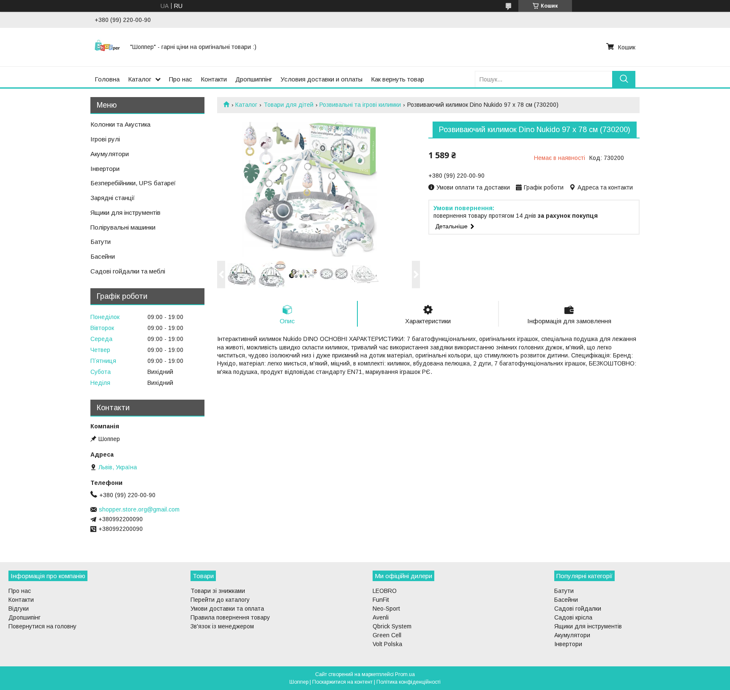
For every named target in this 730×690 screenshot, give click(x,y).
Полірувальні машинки (122, 227)
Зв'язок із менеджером (222, 626)
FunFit (381, 599)
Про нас (180, 79)
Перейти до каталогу (220, 599)
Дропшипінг (24, 617)
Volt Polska (387, 644)
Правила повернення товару (230, 617)
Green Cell (387, 635)
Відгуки (18, 608)
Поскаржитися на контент (342, 682)
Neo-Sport (386, 608)
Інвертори (105, 168)
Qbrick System (392, 626)
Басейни (102, 256)
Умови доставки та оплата (227, 608)
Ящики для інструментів (125, 212)
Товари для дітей (288, 104)
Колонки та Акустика (120, 124)
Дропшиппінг (253, 79)
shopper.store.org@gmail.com (139, 509)
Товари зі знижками (218, 590)
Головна (107, 79)
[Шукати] (623, 79)
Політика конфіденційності (408, 682)
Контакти (214, 79)
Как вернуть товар (397, 79)
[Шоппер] (107, 46)
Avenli (381, 617)
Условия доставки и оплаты (321, 79)
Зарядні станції (112, 197)
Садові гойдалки (577, 608)
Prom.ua (405, 674)
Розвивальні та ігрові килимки (360, 104)
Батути (100, 241)
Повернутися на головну (42, 626)
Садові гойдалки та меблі (127, 271)
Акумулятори (109, 153)
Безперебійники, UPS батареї (133, 183)
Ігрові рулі (105, 139)
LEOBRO (385, 590)
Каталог (139, 79)
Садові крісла (573, 617)
